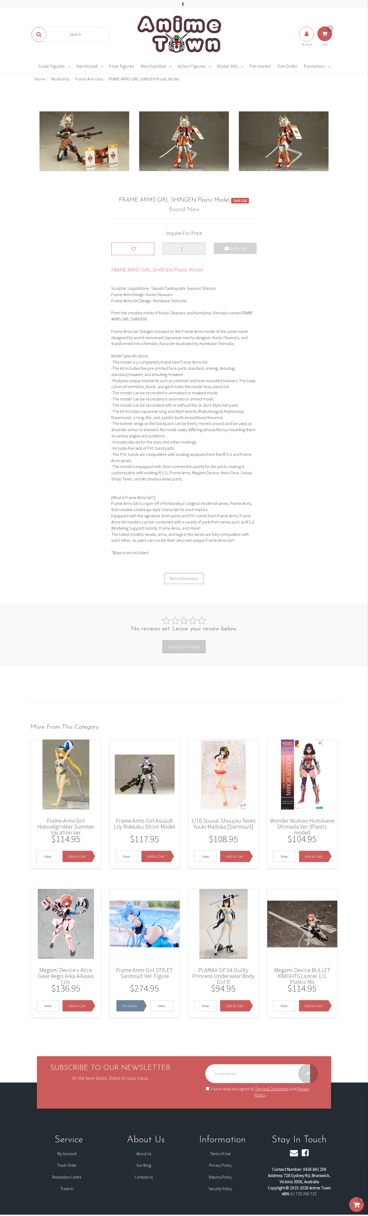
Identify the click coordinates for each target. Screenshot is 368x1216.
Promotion (314, 66)
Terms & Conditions (272, 1088)
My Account (67, 1153)
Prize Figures (121, 66)
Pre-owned (260, 66)
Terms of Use (220, 1153)
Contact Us (144, 1177)
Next (325, 145)
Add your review (184, 647)
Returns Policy (220, 1177)
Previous (42, 145)
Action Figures (192, 66)
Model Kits (227, 66)
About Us (143, 1153)
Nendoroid (87, 66)
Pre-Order (287, 66)
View (47, 856)
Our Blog (143, 1165)
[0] (356, 1210)
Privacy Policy (220, 1165)
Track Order (67, 1165)
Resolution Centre (66, 1177)
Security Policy (220, 1188)
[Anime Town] (180, 34)
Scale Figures (51, 66)
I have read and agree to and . (260, 1092)
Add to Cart (76, 856)
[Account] (306, 39)
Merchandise (153, 66)
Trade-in (67, 1188)
